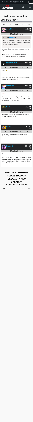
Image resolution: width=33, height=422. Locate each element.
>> (15, 37)
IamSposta (12, 37)
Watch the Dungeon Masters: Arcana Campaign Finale (12, 2)
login (19, 175)
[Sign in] (26, 7)
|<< (4, 24)
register (12, 179)
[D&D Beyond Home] (7, 7)
